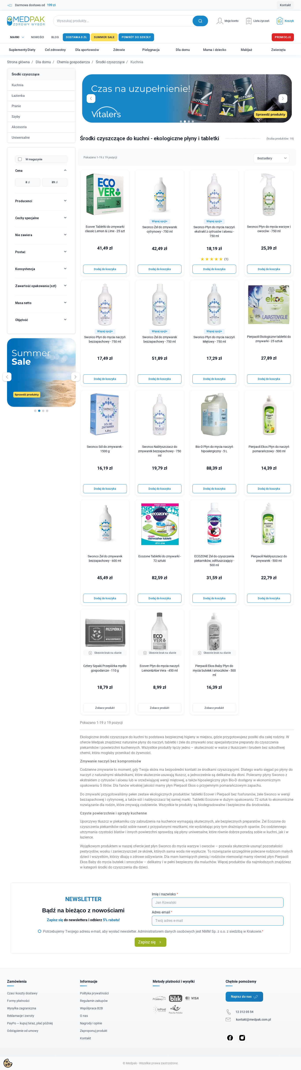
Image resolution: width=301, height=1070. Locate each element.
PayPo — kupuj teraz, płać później (30, 1023)
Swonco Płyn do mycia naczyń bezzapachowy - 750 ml (105, 339)
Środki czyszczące (110, 62)
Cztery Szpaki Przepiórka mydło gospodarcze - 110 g (104, 668)
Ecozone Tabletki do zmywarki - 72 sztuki (159, 559)
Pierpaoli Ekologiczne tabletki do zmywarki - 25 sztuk (269, 339)
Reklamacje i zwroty (20, 1016)
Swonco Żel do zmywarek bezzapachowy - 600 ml (105, 559)
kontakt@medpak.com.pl (253, 1019)
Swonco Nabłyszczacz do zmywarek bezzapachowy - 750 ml (159, 451)
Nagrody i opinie (91, 1023)
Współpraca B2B (91, 1008)
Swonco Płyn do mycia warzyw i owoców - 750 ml (269, 229)
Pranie (16, 106)
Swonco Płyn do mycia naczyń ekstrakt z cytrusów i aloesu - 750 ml (214, 231)
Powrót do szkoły (136, 37)
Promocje (283, 37)
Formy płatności (18, 1001)
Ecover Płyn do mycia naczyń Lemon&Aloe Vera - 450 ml (159, 668)
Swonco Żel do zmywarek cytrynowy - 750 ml (159, 229)
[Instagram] (242, 1038)
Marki (15, 37)
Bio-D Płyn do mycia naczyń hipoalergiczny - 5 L (214, 449)
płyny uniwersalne (193, 832)
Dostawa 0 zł (76, 37)
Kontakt (285, 5)
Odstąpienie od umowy (22, 1031)
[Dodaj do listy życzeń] (123, 176)
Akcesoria (19, 127)
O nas (84, 1016)
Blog (55, 37)
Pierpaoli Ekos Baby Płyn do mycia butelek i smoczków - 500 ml (214, 670)
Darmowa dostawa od (35, 5)
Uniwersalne (21, 138)
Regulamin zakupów (94, 1001)
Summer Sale (104, 37)
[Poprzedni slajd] (7, 376)
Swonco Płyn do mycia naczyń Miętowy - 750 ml (214, 339)
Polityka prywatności (94, 993)
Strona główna (18, 62)
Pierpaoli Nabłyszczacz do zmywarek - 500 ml (269, 559)
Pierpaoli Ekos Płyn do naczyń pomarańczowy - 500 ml (269, 449)
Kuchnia (17, 85)
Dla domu (43, 62)
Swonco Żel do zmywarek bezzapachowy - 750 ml (159, 339)
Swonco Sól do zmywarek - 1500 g (105, 449)
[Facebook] (230, 1038)
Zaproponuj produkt (93, 1031)
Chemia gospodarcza (73, 62)
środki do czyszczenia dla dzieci (123, 867)
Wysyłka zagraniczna (21, 1008)
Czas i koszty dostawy (22, 993)
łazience (86, 837)
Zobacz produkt (105, 708)
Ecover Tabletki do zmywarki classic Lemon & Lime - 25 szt (105, 229)
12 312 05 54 (244, 1012)
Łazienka (18, 96)
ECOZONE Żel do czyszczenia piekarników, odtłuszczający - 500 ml (214, 561)
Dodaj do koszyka (105, 269)
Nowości (37, 37)
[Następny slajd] (75, 376)
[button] (283, 21)
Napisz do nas (241, 996)
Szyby (16, 117)
